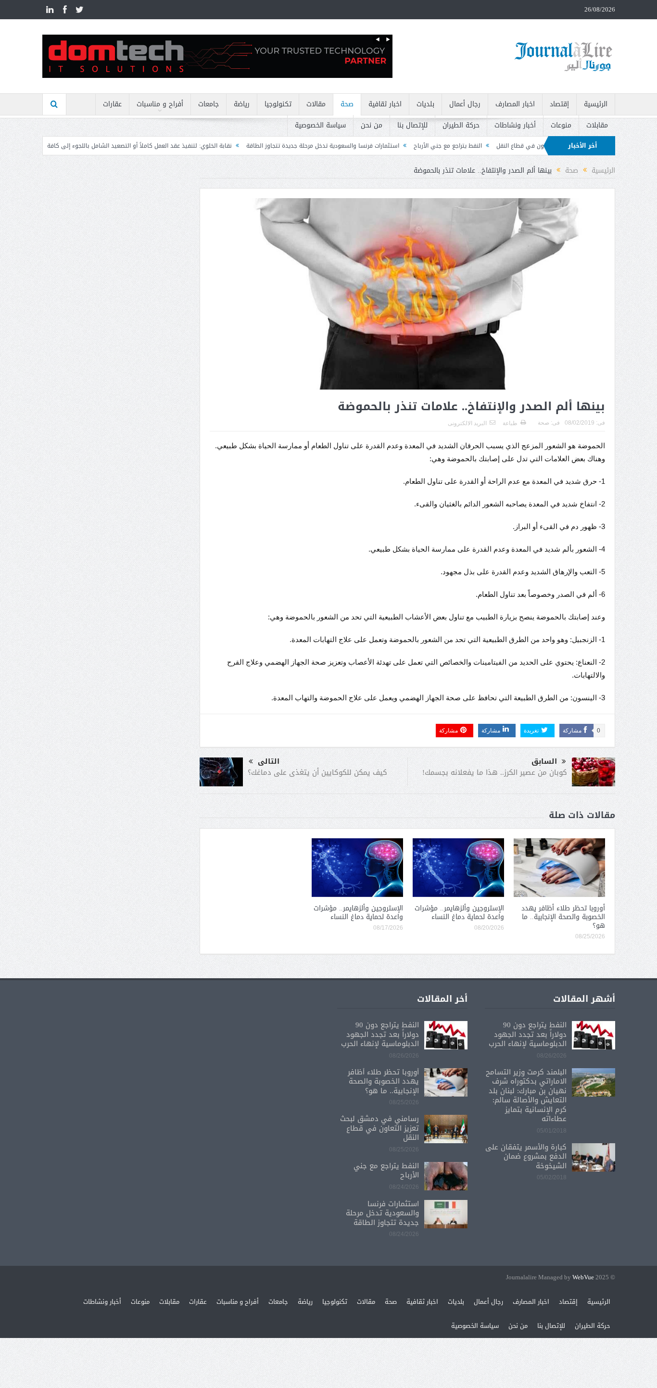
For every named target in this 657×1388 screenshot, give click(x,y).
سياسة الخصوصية (320, 125)
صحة (347, 104)
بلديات (425, 104)
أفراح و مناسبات (160, 104)
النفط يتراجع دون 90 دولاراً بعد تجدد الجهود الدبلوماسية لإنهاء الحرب (528, 1034)
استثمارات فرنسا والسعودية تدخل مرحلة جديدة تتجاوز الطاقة (367, 145)
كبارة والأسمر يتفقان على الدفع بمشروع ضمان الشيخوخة (526, 1156)
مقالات (316, 104)
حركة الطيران (461, 125)
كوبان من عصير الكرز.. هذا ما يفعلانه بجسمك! (494, 772)
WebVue (583, 1278)
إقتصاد (559, 104)
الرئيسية (595, 104)
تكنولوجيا (278, 104)
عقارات (112, 104)
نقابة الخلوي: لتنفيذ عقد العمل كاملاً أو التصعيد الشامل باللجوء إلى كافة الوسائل (173, 145)
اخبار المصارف (515, 104)
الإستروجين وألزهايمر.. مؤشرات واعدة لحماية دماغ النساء (459, 912)
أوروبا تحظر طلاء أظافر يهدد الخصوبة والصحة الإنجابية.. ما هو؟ (563, 917)
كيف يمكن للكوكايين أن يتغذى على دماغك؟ (317, 772)
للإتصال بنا (412, 125)
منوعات (561, 125)
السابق (544, 761)
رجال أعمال (464, 104)
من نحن (371, 125)
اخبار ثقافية (385, 104)
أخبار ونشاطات (515, 125)
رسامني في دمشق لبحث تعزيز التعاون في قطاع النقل (379, 1128)
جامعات (208, 104)
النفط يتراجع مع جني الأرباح (492, 145)
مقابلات (597, 125)
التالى (268, 761)
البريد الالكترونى (467, 423)
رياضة (242, 104)
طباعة (510, 423)
